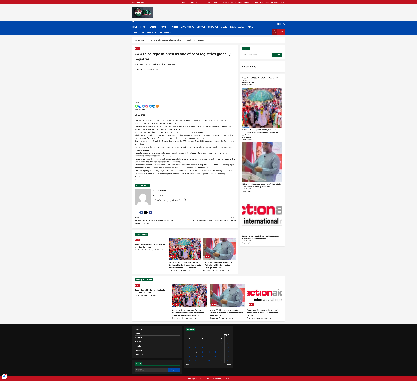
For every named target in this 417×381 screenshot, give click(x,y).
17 (228, 352)
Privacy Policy (279, 2)
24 (228, 356)
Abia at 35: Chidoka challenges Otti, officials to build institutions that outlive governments (218, 265)
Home (240, 2)
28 (209, 361)
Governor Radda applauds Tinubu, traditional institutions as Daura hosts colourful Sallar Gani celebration (185, 265)
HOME (134, 27)
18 (189, 356)
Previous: (154, 220)
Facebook (138, 329)
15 (215, 352)
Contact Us (216, 2)
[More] (157, 106)
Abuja (192, 2)
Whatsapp (138, 350)
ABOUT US (201, 27)
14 (209, 352)
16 (221, 352)
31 (228, 361)
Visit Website (160, 200)
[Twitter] (143, 106)
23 (221, 356)
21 (209, 356)
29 (215, 361)
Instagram (138, 337)
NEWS (142, 27)
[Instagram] (146, 106)
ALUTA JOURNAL (187, 27)
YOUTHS (164, 27)
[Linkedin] (153, 106)
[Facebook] (139, 106)
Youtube (138, 342)
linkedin (138, 346)
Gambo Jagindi (142, 64)
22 (215, 356)
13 (202, 352)
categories (207, 2)
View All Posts (177, 200)
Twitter (137, 333)
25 (189, 361)
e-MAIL (224, 27)
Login (281, 32)
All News (199, 2)
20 (202, 356)
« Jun (188, 364)
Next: (214, 218)
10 (228, 347)
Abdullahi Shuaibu (141, 250)
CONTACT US (213, 27)
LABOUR (153, 27)
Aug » (229, 364)
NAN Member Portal (250, 2)
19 (196, 356)
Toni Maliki (174, 270)
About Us (185, 2)
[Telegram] (150, 106)
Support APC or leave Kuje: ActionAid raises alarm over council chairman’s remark (263, 312)
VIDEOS (175, 27)
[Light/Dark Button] (279, 24)
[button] (133, 21)
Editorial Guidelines (229, 2)
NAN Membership (266, 2)
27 (202, 361)
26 (196, 361)
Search (246, 49)
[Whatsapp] (136, 106)
